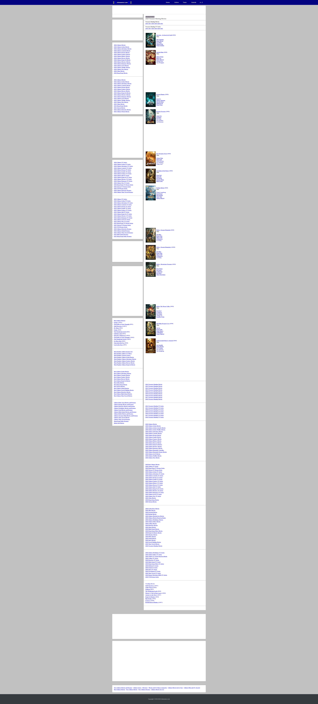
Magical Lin (159, 103)
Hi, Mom (116, 328)
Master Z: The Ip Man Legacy (153, 593)
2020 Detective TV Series (152, 560)
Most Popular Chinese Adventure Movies (125, 359)
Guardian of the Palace (162, 170)
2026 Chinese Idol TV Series (121, 175)
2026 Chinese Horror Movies (122, 58)
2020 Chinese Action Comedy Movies (155, 428)
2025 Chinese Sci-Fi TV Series (122, 219)
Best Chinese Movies (119, 320)
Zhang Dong (159, 44)
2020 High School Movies (152, 529)
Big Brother (148, 598)
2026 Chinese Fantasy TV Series (122, 173)
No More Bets (117, 341)
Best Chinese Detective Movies (122, 392)
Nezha (115, 330)
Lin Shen (158, 234)
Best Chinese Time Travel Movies (123, 395)
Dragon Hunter (160, 94)
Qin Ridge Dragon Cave (162, 323)
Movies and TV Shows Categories (158, 687)
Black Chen (159, 181)
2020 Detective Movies (151, 525)
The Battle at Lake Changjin (121, 324)
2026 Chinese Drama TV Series (122, 170)
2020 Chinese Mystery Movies (153, 446)
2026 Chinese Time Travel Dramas (123, 192)
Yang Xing (159, 196)
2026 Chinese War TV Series (122, 183)
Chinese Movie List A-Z (157, 689)
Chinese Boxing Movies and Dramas (124, 404)
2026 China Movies (119, 71)
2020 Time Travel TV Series (153, 573)
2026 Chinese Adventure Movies (122, 48)
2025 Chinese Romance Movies (122, 96)
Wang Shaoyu (160, 59)
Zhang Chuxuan (160, 100)
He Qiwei (158, 273)
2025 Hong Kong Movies (120, 106)
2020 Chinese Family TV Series (153, 479)
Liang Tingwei (160, 334)
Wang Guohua (160, 45)
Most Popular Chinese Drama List (123, 351)
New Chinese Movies (131, 689)
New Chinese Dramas (144, 689)
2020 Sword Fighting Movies (153, 542)
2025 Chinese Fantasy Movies (122, 89)
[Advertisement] (152, 10)
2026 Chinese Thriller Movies (122, 67)
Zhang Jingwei (160, 198)
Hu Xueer (159, 270)
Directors (145, 687)
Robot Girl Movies (119, 423)
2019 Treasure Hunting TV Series (154, 411)
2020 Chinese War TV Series (153, 496)
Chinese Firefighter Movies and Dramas (125, 408)
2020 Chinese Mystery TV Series (154, 490)
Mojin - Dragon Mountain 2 (163, 247)
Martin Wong (160, 102)
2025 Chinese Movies (119, 80)
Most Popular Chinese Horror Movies (124, 363)
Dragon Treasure (161, 111)
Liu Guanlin (159, 345)
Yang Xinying (160, 346)
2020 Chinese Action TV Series (153, 472)
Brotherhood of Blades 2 (152, 602)
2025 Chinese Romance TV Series (123, 217)
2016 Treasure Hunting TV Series (154, 417)
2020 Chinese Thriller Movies (153, 455)
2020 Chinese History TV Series (154, 483)
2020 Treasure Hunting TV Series (154, 409)
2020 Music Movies (150, 536)
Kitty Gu (158, 58)
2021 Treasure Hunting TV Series (154, 408)
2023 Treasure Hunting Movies (153, 386)
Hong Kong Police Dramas (121, 421)
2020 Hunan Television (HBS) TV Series (156, 575)
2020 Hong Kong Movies (152, 500)
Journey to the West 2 (151, 595)
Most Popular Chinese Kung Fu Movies (124, 364)
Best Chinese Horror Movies (121, 379)
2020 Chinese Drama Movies (153, 435)
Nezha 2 (116, 322)
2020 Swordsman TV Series (152, 571)
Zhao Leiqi (159, 237)
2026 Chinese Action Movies (121, 47)
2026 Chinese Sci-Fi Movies (121, 65)
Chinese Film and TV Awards (192, 687)
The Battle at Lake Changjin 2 (122, 337)
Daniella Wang (160, 317)
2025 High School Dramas (121, 234)
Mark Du (158, 176)
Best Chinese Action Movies (121, 371)
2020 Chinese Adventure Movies (154, 431)
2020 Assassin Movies (151, 512)
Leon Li (158, 99)
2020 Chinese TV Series (151, 466)
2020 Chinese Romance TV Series (154, 492)
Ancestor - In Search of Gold (164, 35)
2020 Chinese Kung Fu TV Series (154, 488)
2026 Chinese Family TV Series (122, 171)
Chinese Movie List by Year (175, 687)
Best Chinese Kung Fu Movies (122, 381)
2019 (155, 23)
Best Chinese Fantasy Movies (122, 377)
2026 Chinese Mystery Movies (122, 62)
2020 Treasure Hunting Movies (153, 392)
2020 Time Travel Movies (152, 544)
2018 (152, 23)
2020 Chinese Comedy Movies (153, 433)
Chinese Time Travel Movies (121, 417)
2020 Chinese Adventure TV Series (154, 474)
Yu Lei (158, 328)
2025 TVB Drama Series (120, 227)
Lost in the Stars (118, 345)
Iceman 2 (147, 600)
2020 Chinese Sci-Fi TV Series (153, 494)
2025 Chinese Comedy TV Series (123, 204)
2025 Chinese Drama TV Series (122, 206)
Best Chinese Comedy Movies (122, 375)
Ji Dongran (159, 239)
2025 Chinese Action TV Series (122, 201)
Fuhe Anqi (159, 159)
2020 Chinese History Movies (153, 441)
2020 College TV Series (151, 558)
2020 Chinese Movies (151, 424)
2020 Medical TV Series (151, 565)
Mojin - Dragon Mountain (163, 230)
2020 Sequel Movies (150, 538)
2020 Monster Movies (151, 534)
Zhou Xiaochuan (160, 274)
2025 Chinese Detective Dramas (122, 229)
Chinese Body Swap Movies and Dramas (125, 402)
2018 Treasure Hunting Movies (153, 395)
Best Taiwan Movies (119, 386)
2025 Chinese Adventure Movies (122, 83)
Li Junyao (159, 312)
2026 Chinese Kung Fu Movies (122, 60)
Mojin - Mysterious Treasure (164, 264)
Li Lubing (159, 42)
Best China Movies (119, 382)
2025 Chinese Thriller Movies (122, 100)
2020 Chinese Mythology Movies (154, 520)
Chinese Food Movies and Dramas (123, 410)
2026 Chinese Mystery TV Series (123, 179)
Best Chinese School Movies (121, 388)
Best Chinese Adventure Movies (122, 373)
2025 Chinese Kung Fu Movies (122, 93)
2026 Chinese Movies (119, 45)
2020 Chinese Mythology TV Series (154, 552)
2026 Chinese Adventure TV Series (123, 166)
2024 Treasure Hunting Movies (153, 384)
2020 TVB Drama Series (152, 577)
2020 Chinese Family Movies (153, 437)
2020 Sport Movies (150, 540)
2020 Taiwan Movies (151, 501)
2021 (161, 23)
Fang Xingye (159, 331)
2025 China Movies (119, 104)
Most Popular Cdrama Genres (122, 355)
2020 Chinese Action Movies (153, 426)
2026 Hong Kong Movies (120, 73)
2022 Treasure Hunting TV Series (154, 406)
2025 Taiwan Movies (119, 108)
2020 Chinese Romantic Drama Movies (156, 452)
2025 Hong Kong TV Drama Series (123, 223)
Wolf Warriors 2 (149, 585)
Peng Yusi (159, 175)
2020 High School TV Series (153, 562)
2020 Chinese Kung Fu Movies (153, 444)
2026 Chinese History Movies (122, 56)
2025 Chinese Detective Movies (122, 109)
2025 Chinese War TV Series (122, 221)
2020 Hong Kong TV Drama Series (155, 468)
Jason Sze (159, 116)
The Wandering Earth (151, 591)
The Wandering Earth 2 (120, 339)
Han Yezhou (159, 195)
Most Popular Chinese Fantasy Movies (124, 361)
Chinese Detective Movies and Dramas (124, 406)
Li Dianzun (159, 271)
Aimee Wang (159, 56)
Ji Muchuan (159, 332)
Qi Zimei (158, 117)
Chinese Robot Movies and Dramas (123, 413)
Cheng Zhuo (159, 158)
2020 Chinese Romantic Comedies (154, 450)
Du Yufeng (159, 314)
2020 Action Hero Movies (152, 508)
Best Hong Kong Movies (120, 384)
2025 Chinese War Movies (121, 102)
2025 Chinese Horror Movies (122, 91)
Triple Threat (149, 587)
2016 (146, 23)
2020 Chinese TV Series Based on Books (156, 556)
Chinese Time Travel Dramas (122, 419)
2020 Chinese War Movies (152, 457)
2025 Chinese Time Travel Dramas (123, 232)
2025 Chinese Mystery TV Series (123, 216)
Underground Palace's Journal (164, 340)
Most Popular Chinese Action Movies (124, 357)
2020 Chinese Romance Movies (153, 448)
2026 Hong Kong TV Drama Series (123, 184)
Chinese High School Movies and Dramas (125, 412)
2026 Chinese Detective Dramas (122, 190)
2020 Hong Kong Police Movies (153, 531)
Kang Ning (159, 236)
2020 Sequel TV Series (151, 567)
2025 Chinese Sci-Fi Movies (121, 98)
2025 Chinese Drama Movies (122, 87)
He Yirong (159, 178)
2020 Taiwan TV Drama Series (153, 470)
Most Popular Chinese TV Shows (123, 353)
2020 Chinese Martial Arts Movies (154, 516)
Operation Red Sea (119, 343)
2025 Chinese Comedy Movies (122, 85)
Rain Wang (159, 194)
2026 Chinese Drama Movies (122, 52)
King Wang (159, 105)
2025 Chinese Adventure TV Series (123, 203)
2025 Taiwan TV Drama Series (122, 225)
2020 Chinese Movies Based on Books (155, 518)
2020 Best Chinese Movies (152, 464)
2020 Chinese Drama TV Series (153, 477)
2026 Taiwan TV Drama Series (122, 186)
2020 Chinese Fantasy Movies (153, 439)
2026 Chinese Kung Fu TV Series (123, 177)
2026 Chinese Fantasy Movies (122, 54)
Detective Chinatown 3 (120, 335)
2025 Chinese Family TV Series (122, 208)
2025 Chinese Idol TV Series (121, 212)
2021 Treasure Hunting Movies (153, 390)
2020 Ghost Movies (150, 527)
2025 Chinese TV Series (120, 199)
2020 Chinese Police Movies (152, 521)
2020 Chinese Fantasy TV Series (154, 481)
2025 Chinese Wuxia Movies (121, 111)
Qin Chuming (160, 39)
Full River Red (118, 333)
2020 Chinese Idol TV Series (153, 487)
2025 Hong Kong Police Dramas (123, 236)
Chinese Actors (137, 687)
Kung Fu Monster (150, 597)
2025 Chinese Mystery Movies (122, 94)
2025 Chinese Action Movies (121, 81)
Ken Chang (159, 268)
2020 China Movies (150, 498)
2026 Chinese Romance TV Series (123, 181)
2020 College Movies (151, 523)
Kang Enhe (159, 329)
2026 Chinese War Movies (121, 69)
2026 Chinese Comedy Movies (122, 50)
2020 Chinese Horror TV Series (154, 485)
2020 (158, 23)
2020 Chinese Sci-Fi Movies (152, 454)
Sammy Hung (160, 179)
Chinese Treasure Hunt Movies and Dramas (126, 415)
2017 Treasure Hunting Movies (153, 397)
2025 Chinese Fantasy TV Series (122, 210)
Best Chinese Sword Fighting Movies (124, 390)
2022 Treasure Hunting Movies (153, 388)
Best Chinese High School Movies (123, 394)
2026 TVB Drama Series (120, 188)
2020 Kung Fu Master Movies (153, 533)
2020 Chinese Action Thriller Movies (155, 429)
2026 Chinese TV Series (120, 162)
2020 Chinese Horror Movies (153, 442)
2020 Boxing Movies (150, 514)
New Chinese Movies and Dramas (123, 687)
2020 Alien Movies (150, 510)
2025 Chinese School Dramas (122, 230)
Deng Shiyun (159, 41)
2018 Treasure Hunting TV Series (154, 413)
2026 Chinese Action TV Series (122, 164)
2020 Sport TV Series (151, 569)
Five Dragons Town (161, 153)
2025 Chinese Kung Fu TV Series (123, 214)
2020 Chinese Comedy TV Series (154, 475)
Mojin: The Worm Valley (163, 306)
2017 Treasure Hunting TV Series (154, 415)
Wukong (147, 589)
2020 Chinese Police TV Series (153, 554)
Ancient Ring (159, 52)
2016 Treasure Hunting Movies (153, 399)
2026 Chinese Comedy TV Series (123, 168)
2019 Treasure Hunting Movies (153, 393)
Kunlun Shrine (160, 188)
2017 (149, 23)
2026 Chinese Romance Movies (122, 63)
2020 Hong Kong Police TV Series (154, 564)
